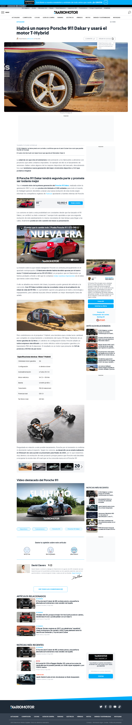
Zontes (34, 8)
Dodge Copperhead (96, 8)
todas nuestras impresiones (64, 276)
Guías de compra (48, 17)
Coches (37, 17)
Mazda (51, 8)
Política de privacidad (115, 722)
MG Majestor (25, 8)
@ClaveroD (30, 38)
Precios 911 (100, 312)
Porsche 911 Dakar (62, 185)
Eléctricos (70, 17)
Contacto (89, 722)
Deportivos (23, 529)
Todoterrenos (83, 8)
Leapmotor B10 (72, 8)
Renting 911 (101, 317)
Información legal (98, 722)
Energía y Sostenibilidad (101, 17)
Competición (27, 17)
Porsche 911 (56, 529)
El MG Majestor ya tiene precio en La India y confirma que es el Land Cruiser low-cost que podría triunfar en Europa (50, 149)
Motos (88, 17)
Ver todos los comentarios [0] (50, 589)
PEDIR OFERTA (75, 203)
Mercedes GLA (42, 8)
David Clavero (22, 38)
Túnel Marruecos (61, 8)
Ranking (60, 17)
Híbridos (80, 17)
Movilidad (116, 17)
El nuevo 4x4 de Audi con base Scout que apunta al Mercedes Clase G (41, 153)
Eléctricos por (11, 6)
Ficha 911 (101, 301)
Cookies (106, 722)
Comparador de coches (101, 315)
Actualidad (16, 17)
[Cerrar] (114, 43)
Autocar (49, 193)
